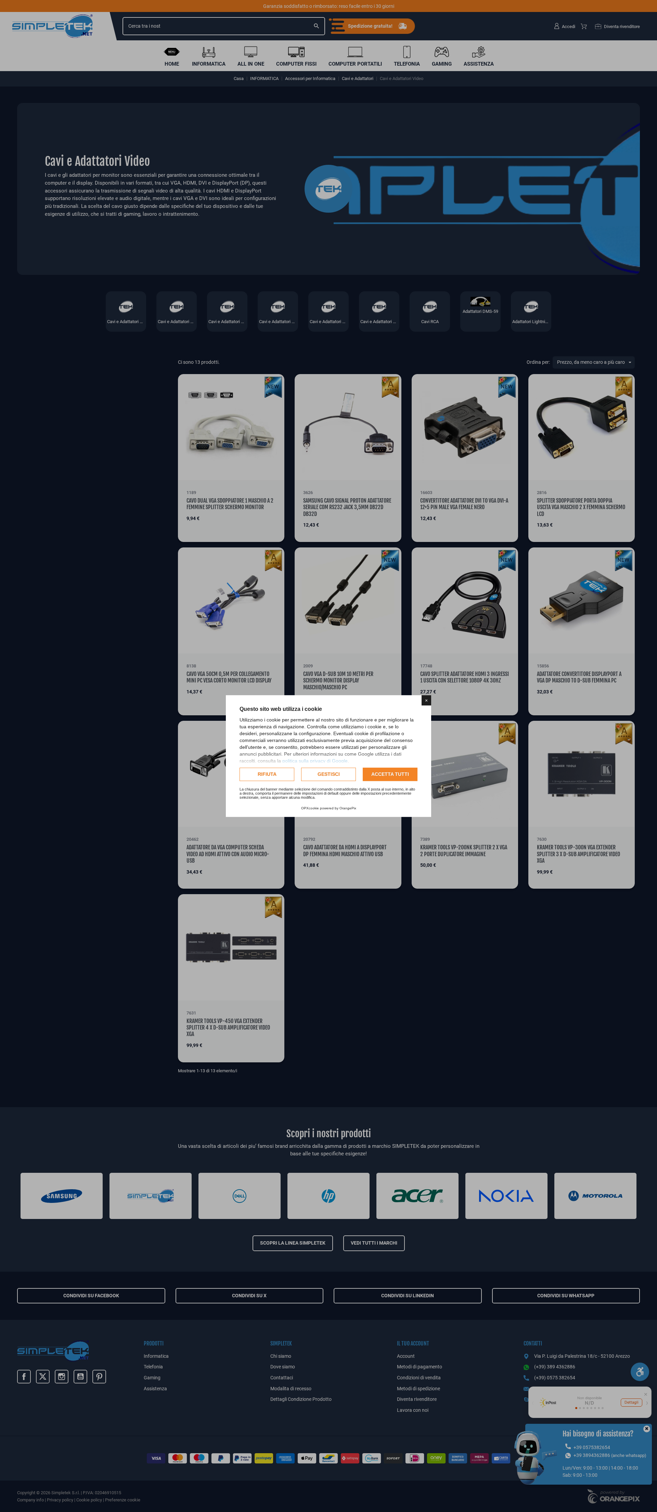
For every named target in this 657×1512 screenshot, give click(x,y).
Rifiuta (267, 774)
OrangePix (347, 808)
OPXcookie (310, 808)
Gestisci (329, 774)
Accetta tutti (390, 774)
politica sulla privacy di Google (315, 761)
